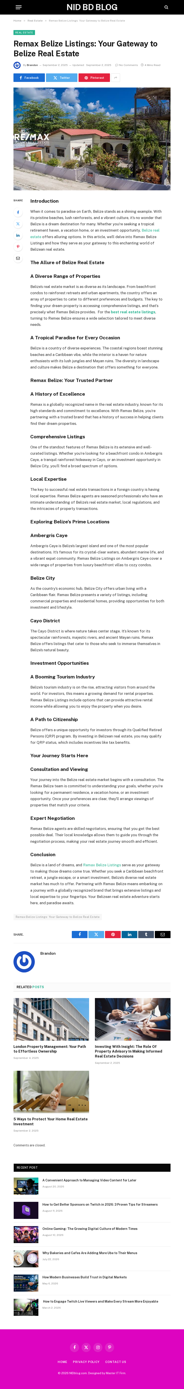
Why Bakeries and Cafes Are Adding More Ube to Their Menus (89, 1253)
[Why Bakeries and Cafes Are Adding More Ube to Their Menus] (26, 1258)
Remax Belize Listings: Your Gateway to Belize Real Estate (58, 917)
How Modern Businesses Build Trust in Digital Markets (84, 1277)
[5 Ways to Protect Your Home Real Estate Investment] (51, 1092)
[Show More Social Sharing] (115, 77)
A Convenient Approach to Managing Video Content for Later (89, 1180)
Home (63, 1362)
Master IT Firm (115, 1373)
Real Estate (24, 32)
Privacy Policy (86, 1362)
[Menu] (19, 7)
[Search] (166, 7)
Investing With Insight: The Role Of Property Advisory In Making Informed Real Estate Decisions (128, 1051)
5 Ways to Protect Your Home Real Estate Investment (50, 1121)
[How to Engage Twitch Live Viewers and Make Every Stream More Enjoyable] (26, 1307)
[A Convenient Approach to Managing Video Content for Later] (26, 1186)
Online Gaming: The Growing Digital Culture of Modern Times (90, 1229)
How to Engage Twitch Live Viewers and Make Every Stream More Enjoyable (100, 1301)
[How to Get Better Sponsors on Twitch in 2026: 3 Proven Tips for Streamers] (26, 1210)
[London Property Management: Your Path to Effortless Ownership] (51, 1019)
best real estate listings (133, 312)
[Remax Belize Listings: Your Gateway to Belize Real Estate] (92, 139)
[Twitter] (17, 223)
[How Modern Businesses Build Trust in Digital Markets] (26, 1283)
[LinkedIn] (17, 235)
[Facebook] (17, 212)
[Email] (17, 258)
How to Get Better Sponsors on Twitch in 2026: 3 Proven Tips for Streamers (100, 1204)
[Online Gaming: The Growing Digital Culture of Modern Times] (26, 1234)
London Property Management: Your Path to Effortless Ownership (49, 1049)
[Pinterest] (17, 246)
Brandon (32, 65)
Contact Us (115, 1362)
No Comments (128, 65)
